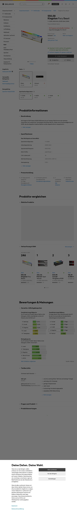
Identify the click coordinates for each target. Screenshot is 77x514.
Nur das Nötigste (52, 473)
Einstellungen (52, 479)
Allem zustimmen (52, 470)
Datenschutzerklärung (18, 509)
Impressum (14, 506)
